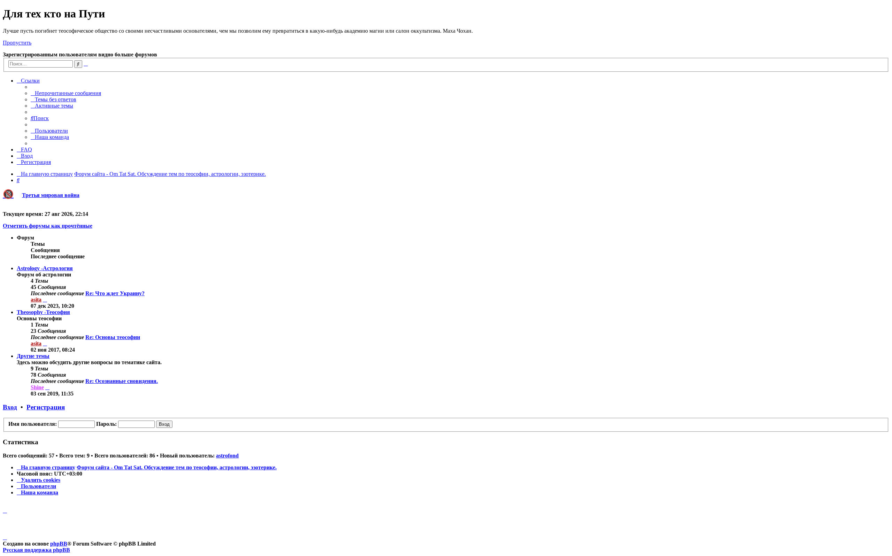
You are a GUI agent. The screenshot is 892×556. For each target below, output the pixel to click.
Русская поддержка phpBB (36, 550)
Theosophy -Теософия (43, 312)
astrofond (227, 456)
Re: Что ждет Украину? (115, 293)
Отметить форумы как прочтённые (47, 226)
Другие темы (33, 356)
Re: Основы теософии (112, 337)
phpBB (58, 544)
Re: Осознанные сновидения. (121, 381)
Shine (37, 387)
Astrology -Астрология (45, 268)
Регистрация (45, 407)
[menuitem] (66, 93)
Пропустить (17, 43)
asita (36, 300)
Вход (10, 407)
